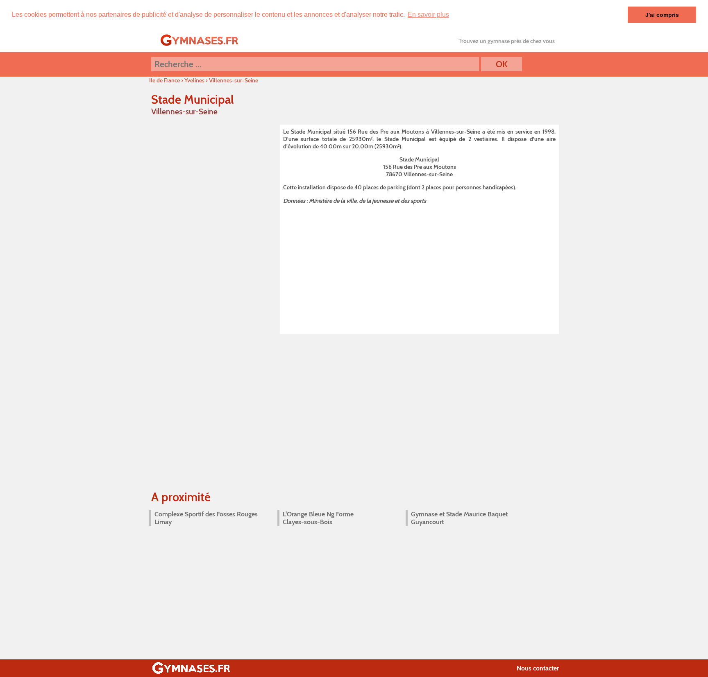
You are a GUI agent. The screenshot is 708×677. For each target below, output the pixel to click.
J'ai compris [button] (662, 14)
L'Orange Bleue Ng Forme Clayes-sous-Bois (318, 518)
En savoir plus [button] (428, 14)
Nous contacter (538, 668)
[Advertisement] (419, 267)
